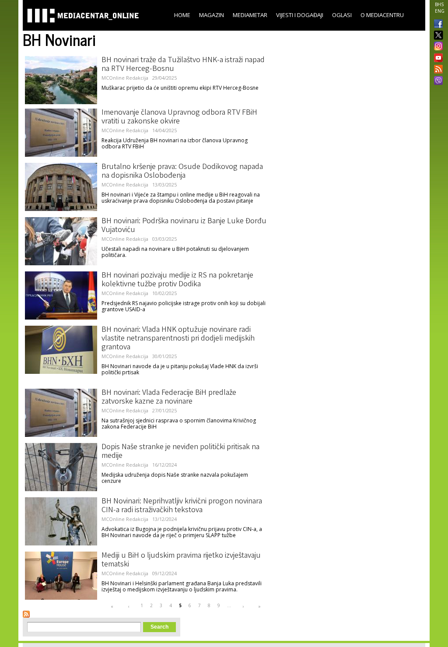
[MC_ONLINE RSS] (436, 70)
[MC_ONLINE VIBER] (436, 81)
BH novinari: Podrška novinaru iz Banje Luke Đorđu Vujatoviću (184, 226)
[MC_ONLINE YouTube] (436, 57)
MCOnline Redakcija (125, 77)
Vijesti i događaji (299, 15)
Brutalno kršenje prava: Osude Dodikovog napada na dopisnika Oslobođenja (182, 172)
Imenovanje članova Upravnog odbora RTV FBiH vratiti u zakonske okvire (179, 117)
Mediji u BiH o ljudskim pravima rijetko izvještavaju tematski (181, 560)
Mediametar (250, 15)
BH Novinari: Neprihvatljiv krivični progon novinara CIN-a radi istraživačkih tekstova (182, 506)
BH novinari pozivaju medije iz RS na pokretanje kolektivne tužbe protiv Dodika (177, 280)
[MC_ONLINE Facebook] (436, 24)
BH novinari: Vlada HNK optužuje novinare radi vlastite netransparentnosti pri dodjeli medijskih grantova (178, 338)
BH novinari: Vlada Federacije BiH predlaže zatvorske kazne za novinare (169, 397)
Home (182, 15)
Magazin (211, 15)
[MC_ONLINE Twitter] (436, 35)
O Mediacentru (382, 15)
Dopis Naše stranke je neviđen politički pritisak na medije (180, 452)
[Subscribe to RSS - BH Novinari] (26, 614)
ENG (439, 11)
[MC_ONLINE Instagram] (436, 46)
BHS (439, 4)
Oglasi (342, 15)
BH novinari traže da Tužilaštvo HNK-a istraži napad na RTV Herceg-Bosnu (183, 65)
